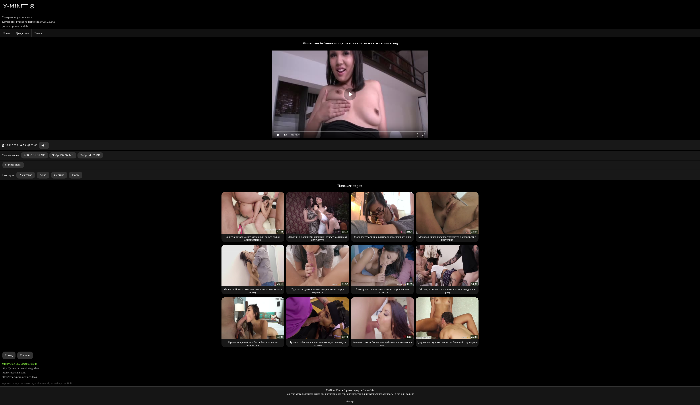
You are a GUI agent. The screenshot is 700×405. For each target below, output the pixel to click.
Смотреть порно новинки (17, 17)
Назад (9, 355)
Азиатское (25, 175)
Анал (43, 175)
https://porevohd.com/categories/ (20, 368)
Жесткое (59, 175)
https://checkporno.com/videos (19, 376)
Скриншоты (13, 164)
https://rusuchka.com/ (14, 372)
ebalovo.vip (43, 383)
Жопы (75, 175)
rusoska (55, 383)
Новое (6, 33)
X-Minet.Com (333, 390)
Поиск (38, 33)
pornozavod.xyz (27, 383)
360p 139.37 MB (62, 155)
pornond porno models (15, 26)
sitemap (349, 401)
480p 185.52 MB (34, 155)
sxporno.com (9, 383)
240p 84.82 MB (90, 155)
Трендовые (22, 33)
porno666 (66, 383)
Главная (25, 355)
